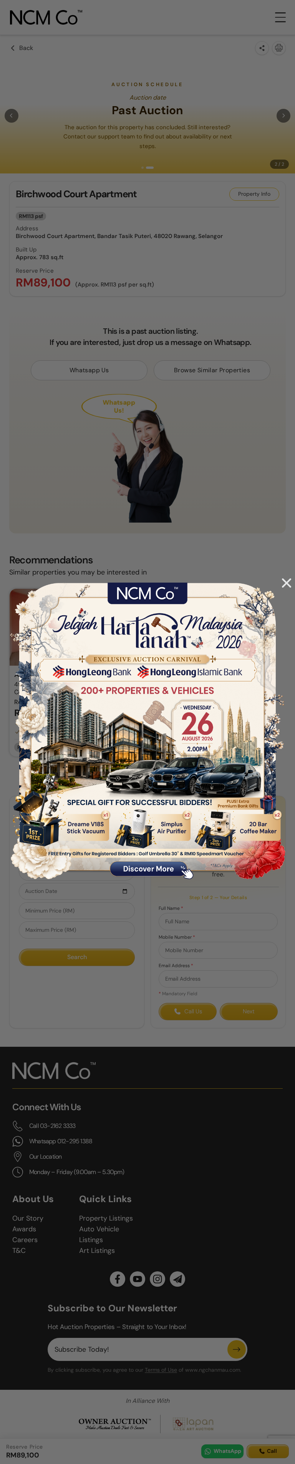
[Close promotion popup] (286, 583)
